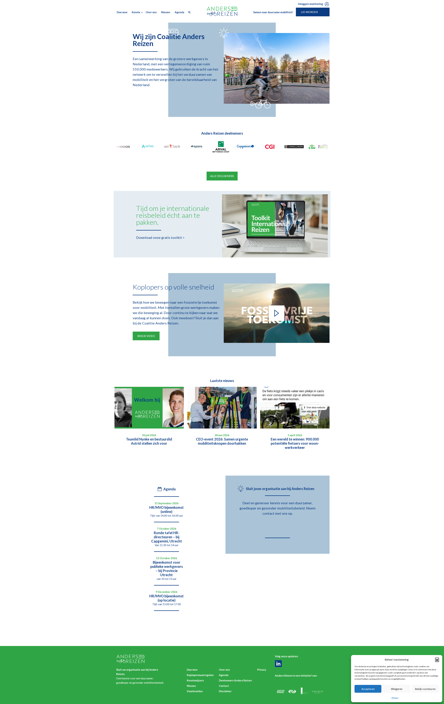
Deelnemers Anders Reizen (235, 680)
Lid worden (309, 12)
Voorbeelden (195, 691)
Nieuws (165, 12)
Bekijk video (146, 335)
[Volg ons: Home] (279, 663)
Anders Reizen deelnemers (222, 133)
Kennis (136, 12)
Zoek (188, 12)
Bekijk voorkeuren (425, 688)
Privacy (395, 697)
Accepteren (368, 688)
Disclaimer (225, 691)
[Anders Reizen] (222, 11)
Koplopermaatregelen (200, 675)
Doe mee (122, 12)
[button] (437, 659)
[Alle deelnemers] (124, 147)
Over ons (151, 12)
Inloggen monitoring (310, 3)
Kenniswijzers (195, 680)
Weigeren (396, 688)
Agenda (179, 12)
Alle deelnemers (222, 176)
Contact (224, 685)
